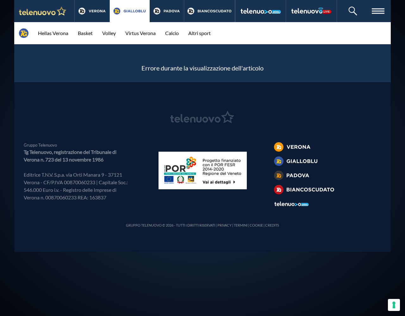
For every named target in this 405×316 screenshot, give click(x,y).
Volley (109, 33)
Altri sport (199, 33)
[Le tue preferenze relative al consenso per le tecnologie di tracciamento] (394, 305)
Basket (85, 33)
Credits (272, 225)
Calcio (172, 33)
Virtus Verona (140, 33)
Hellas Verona (53, 33)
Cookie (256, 225)
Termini (240, 225)
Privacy (224, 225)
